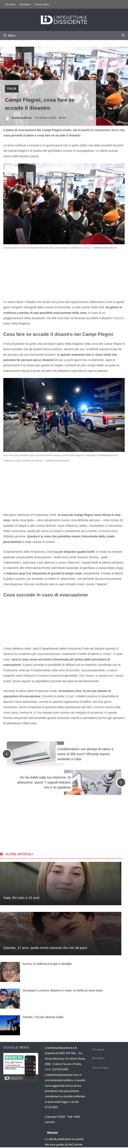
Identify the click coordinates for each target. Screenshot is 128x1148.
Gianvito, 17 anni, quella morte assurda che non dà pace (45, 948)
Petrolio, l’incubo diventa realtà (42, 1017)
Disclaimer (25, 4)
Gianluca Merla (22, 117)
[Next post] (121, 782)
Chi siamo (10, 4)
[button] (123, 35)
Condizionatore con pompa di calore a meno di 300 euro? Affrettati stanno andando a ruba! (85, 754)
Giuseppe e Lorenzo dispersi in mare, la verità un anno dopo (62, 990)
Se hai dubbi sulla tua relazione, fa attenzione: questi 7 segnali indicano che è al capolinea (44, 782)
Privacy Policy (42, 4)
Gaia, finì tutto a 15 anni (21, 898)
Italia (11, 88)
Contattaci (62, 1122)
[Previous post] (7, 754)
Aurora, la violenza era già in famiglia (47, 963)
